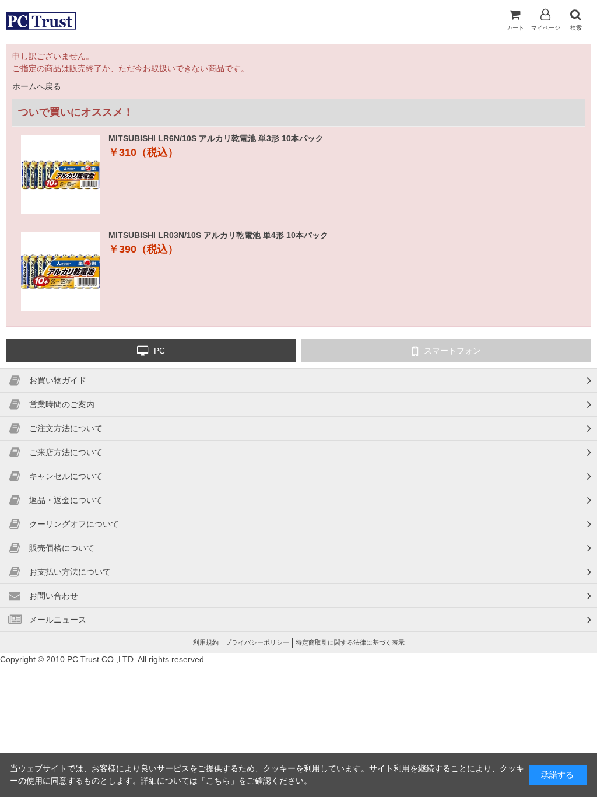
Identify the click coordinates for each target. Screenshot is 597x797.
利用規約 (206, 642)
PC (159, 350)
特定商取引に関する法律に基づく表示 (350, 642)
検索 (576, 28)
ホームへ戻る (36, 86)
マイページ (545, 28)
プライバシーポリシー (257, 642)
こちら (218, 780)
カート (515, 28)
